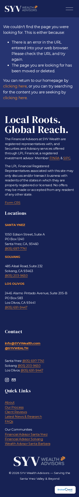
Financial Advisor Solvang (24, 439)
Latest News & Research (23, 417)
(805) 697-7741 (16, 249)
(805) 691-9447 (16, 307)
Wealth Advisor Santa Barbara (27, 444)
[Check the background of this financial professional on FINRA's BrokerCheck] (65, 490)
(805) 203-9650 (16, 276)
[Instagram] (7, 380)
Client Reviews (16, 412)
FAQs (9, 421)
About (10, 402)
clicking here (15, 86)
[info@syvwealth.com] (14, 380)
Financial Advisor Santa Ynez (26, 434)
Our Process (14, 407)
